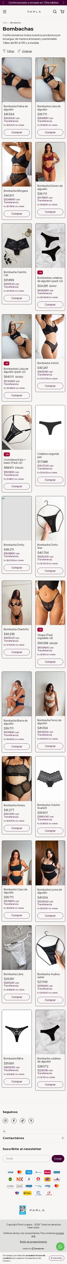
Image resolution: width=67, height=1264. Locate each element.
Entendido (56, 1258)
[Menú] (4, 11)
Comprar (16, 132)
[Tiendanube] (33, 1248)
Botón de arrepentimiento (33, 1241)
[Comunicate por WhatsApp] (60, 1247)
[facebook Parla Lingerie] (14, 1120)
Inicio (5, 22)
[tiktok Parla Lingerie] (22, 1120)
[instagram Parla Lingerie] (5, 1120)
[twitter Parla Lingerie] (31, 1120)
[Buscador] (55, 11)
